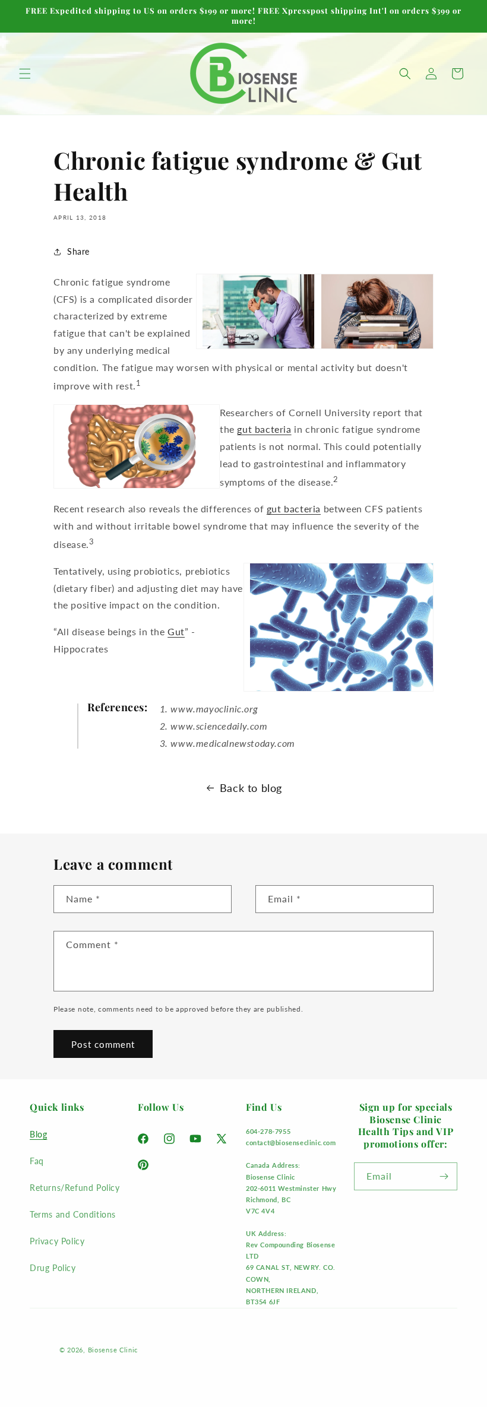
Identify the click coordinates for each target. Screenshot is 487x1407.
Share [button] (78, 251)
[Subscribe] (444, 1176)
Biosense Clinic (113, 1350)
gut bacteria (264, 429)
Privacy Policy (57, 1241)
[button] (25, 74)
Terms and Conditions (73, 1214)
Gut (176, 631)
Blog (38, 1134)
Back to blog (251, 787)
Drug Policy (53, 1268)
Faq (37, 1161)
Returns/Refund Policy (75, 1188)
